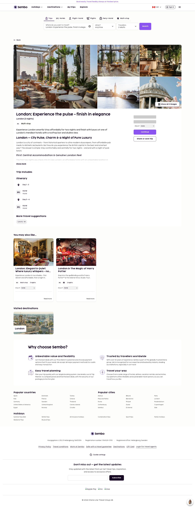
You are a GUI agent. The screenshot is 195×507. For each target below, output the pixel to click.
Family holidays (159, 417)
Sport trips (129, 417)
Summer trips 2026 (20, 417)
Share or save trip (145, 139)
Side (155, 407)
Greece (72, 399)
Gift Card (130, 447)
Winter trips (45, 417)
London (157, 399)
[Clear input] (89, 26)
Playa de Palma (103, 399)
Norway (44, 407)
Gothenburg (102, 405)
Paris (156, 396)
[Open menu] (179, 7)
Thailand (73, 402)
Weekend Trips (19, 420)
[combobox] (66, 27)
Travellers (122, 25)
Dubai (128, 405)
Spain (15, 396)
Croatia (72, 407)
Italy (15, 399)
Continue (145, 132)
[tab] (49, 18)
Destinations (53, 7)
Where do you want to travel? (57, 25)
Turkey (72, 396)
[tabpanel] (97, 26)
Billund (128, 396)
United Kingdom (47, 405)
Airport (137, 126)
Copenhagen (159, 405)
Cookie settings (99, 455)
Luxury (20, 222)
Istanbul (100, 407)
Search (145, 26)
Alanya (100, 396)
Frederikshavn (159, 402)
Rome (100, 402)
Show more (21, 164)
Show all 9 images (169, 104)
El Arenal (129, 407)
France (44, 399)
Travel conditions (60, 447)
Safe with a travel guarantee (98, 447)
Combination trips (104, 417)
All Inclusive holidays (77, 417)
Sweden (44, 402)
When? (98, 25)
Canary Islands (75, 405)
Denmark (45, 396)
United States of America (22, 405)
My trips (71, 7)
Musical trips (46, 420)
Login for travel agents (146, 447)
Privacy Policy (44, 447)
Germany (17, 402)
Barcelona (129, 399)
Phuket (128, 402)
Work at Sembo (77, 447)
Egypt (15, 407)
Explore (84, 7)
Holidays (35, 7)
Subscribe (116, 478)
